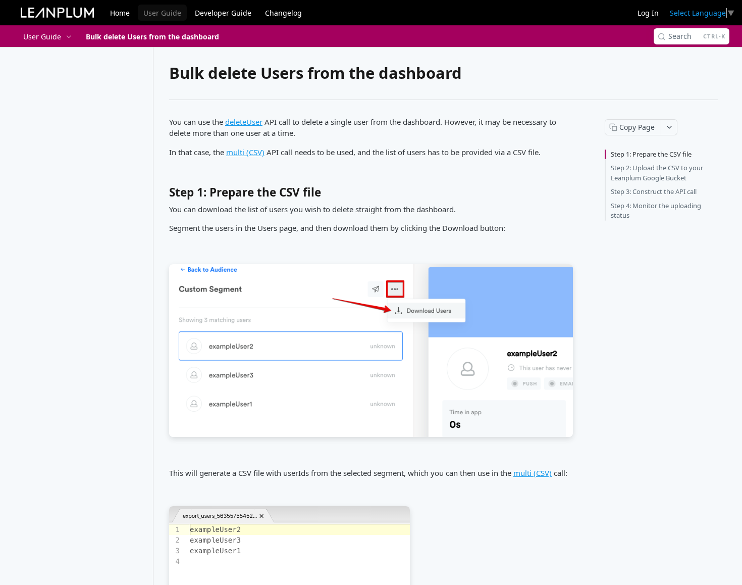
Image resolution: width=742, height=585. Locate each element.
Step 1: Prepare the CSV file (651, 154)
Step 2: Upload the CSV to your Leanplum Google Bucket (657, 172)
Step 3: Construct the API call (654, 191)
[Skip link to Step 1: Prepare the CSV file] (162, 195)
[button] (371, 350)
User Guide (162, 13)
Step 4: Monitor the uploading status (656, 210)
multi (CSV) (245, 152)
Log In (648, 13)
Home (120, 13)
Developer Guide (223, 13)
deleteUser (243, 122)
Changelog (283, 13)
